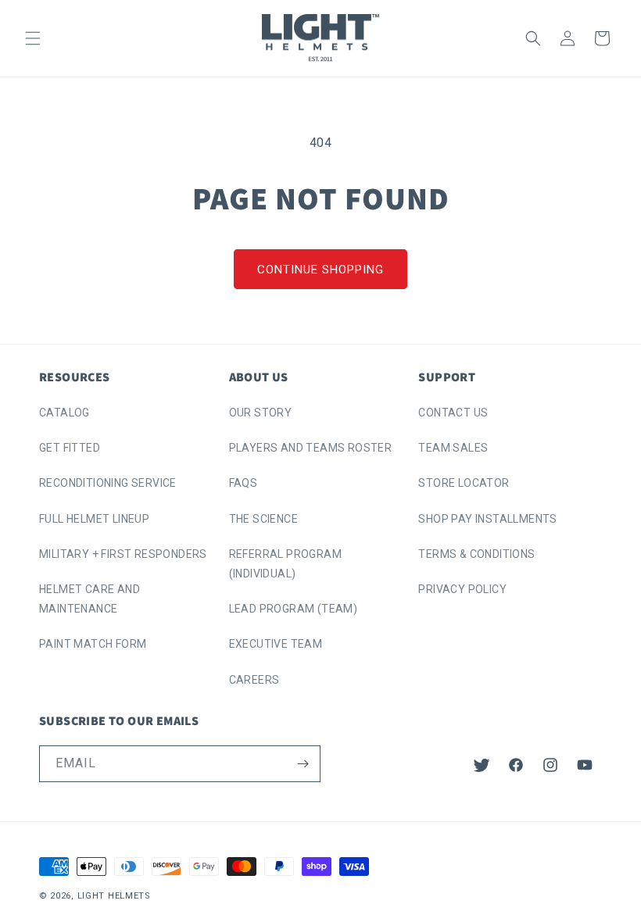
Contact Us (453, 412)
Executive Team (276, 644)
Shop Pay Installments (487, 519)
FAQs (243, 483)
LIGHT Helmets (114, 896)
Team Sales (453, 447)
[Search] (533, 38)
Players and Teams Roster (310, 447)
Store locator (463, 483)
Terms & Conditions (476, 554)
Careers (254, 680)
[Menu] (33, 38)
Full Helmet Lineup (94, 519)
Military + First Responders (123, 554)
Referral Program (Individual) (285, 564)
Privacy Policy (462, 589)
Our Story (260, 412)
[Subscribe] (302, 763)
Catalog (64, 412)
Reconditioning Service (108, 483)
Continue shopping (320, 270)
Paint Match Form (92, 644)
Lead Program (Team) (293, 608)
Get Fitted (69, 447)
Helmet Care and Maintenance (89, 599)
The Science (263, 519)
